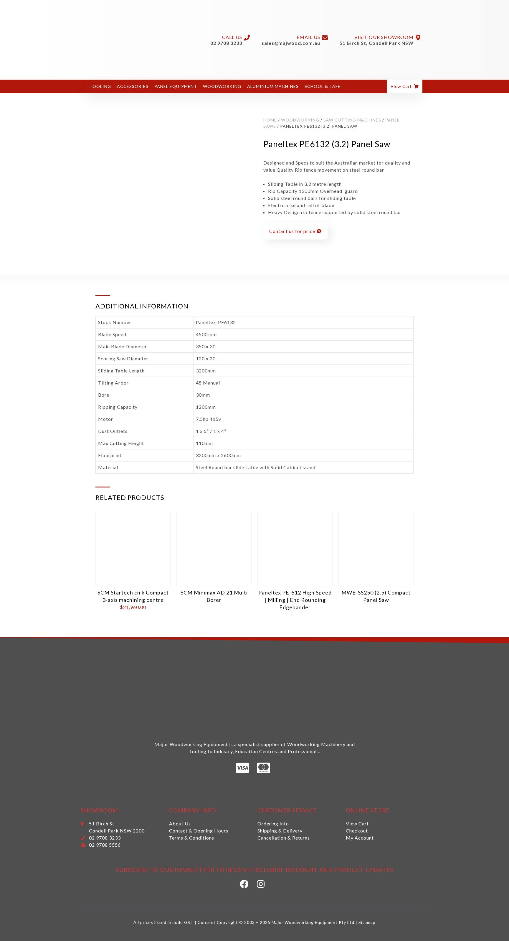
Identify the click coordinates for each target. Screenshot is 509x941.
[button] (404, 86)
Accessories (132, 86)
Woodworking (222, 86)
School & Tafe (323, 86)
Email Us (308, 37)
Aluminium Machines (273, 86)
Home (270, 119)
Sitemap (367, 922)
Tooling (100, 86)
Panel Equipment (175, 86)
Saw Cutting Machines (352, 119)
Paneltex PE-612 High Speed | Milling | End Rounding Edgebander (295, 599)
